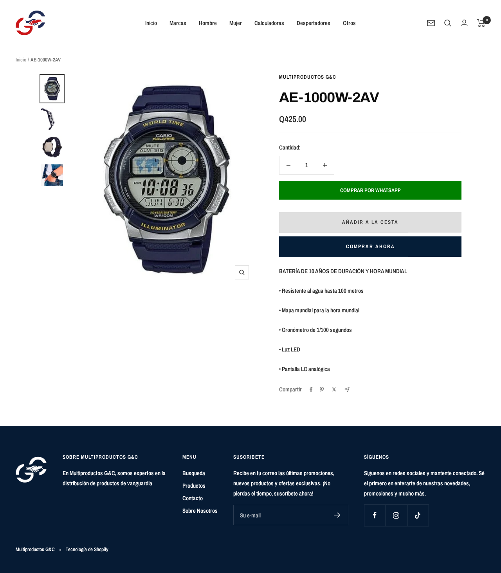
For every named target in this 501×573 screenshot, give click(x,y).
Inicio (151, 23)
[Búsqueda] (447, 23)
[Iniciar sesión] (464, 23)
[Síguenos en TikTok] (418, 515)
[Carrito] (481, 23)
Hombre (208, 23)
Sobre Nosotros (200, 510)
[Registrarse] (337, 515)
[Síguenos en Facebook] (375, 515)
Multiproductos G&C (307, 77)
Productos (193, 485)
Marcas (177, 23)
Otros (349, 23)
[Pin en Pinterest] (322, 389)
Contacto (192, 498)
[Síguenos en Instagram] (396, 515)
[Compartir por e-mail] (347, 389)
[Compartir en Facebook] (311, 389)
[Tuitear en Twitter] (334, 389)
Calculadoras (269, 23)
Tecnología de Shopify (87, 549)
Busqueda (193, 473)
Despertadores (313, 23)
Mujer (235, 23)
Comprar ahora (370, 246)
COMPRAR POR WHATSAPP (370, 190)
